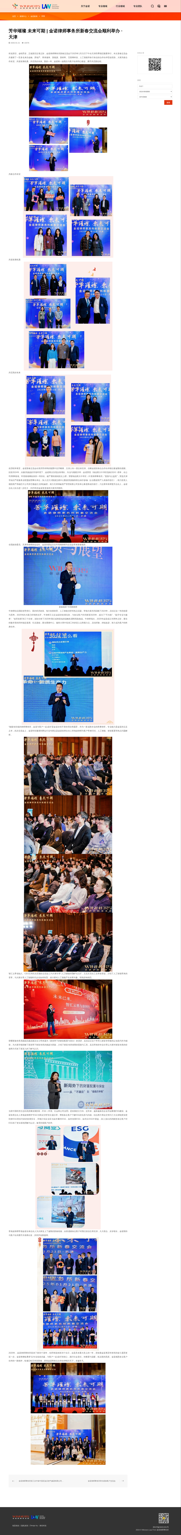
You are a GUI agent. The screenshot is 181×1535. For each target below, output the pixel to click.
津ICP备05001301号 (161, 1527)
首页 (14, 16)
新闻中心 (23, 16)
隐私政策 (24, 1526)
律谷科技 (43, 1526)
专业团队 (137, 6)
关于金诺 (85, 6)
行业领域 (120, 6)
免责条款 (15, 1526)
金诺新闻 (34, 16)
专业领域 (102, 6)
